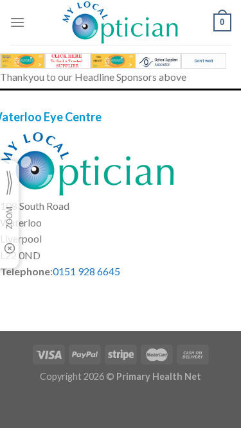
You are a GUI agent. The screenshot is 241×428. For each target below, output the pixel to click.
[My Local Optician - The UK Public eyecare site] (121, 22)
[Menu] (17, 22)
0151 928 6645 (86, 271)
